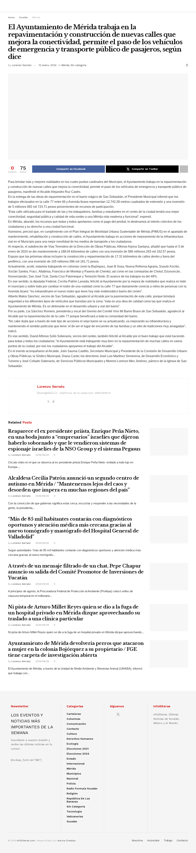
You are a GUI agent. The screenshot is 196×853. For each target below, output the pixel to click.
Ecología (72, 743)
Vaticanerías (75, 816)
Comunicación (76, 723)
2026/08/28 (42, 661)
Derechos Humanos (80, 738)
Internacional (76, 763)
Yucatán (23, 17)
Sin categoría (78, 65)
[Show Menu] (9, 5)
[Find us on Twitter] (118, 714)
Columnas (73, 718)
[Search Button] (186, 5)
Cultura (72, 733)
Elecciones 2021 (78, 748)
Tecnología (74, 811)
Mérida (36, 17)
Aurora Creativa (66, 840)
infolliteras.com (26, 840)
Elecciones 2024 (78, 753)
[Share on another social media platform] (184, 169)
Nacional (72, 778)
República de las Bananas (78, 800)
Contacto (73, 728)
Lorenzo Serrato (22, 65)
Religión (72, 793)
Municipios (74, 773)
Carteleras (74, 713)
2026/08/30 (42, 455)
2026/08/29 (42, 625)
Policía (71, 783)
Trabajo (168, 840)
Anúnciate (153, 840)
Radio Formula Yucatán (82, 788)
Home (11, 17)
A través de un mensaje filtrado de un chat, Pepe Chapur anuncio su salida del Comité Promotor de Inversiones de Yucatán (76, 572)
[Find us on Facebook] (111, 714)
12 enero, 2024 (47, 65)
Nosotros (137, 840)
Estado (71, 758)
